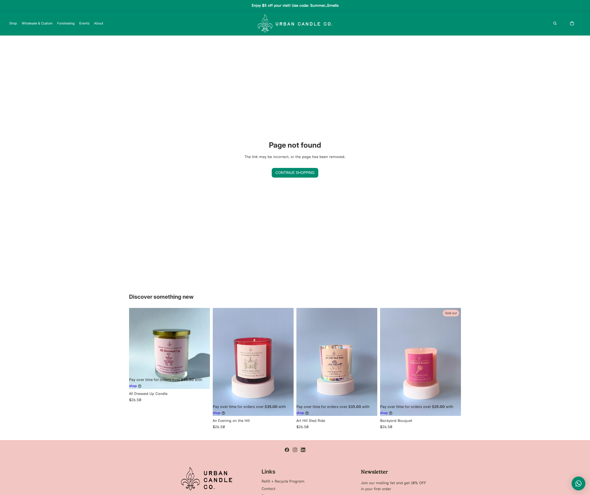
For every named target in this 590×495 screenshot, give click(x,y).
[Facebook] (287, 450)
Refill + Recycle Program (283, 481)
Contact (268, 488)
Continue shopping (295, 172)
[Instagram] (295, 450)
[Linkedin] (303, 450)
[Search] (555, 23)
